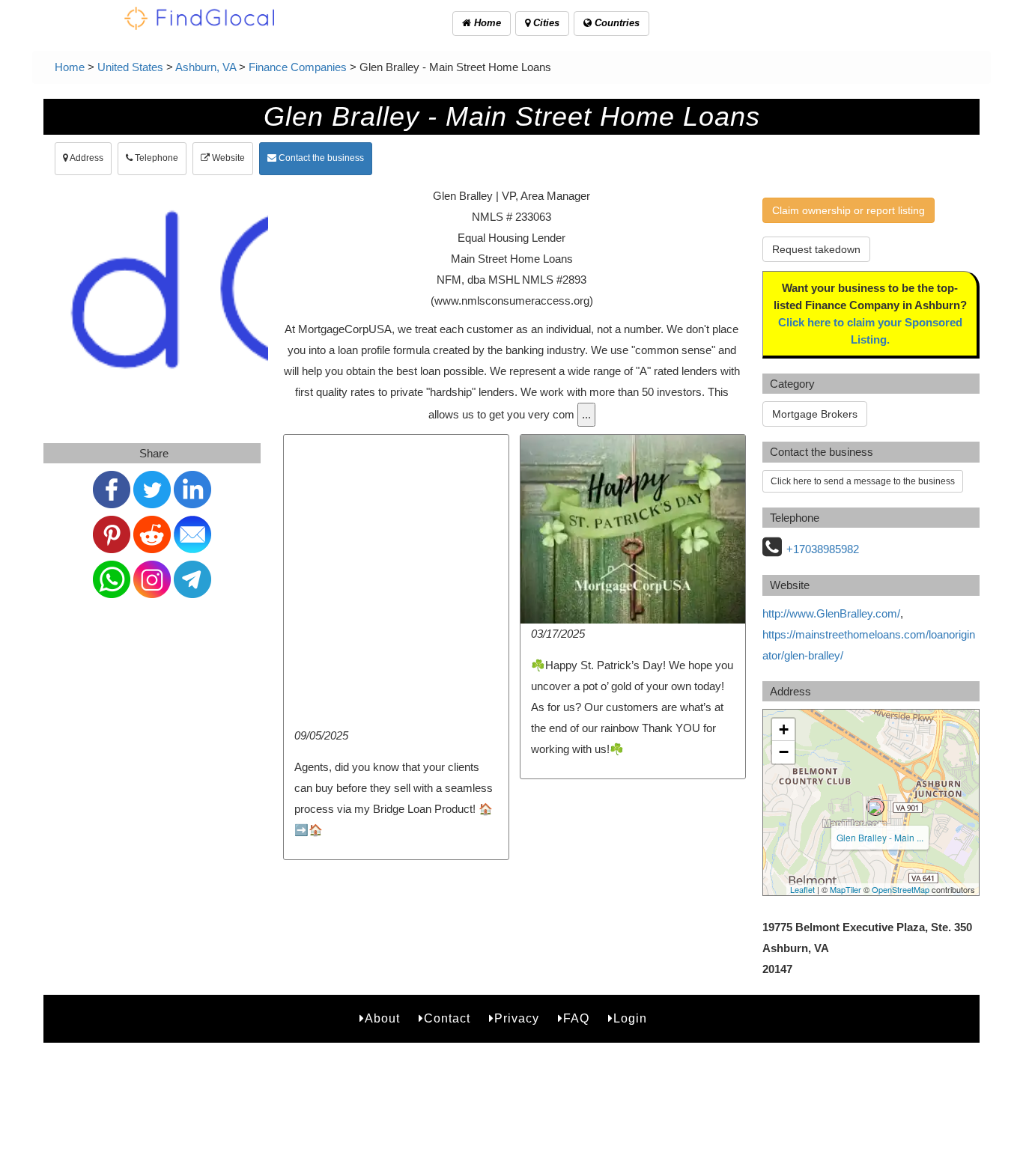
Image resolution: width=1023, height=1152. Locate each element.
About (382, 1018)
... (586, 414)
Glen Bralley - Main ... (880, 837)
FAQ (576, 1018)
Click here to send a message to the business (863, 481)
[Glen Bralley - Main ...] (875, 807)
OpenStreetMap (900, 889)
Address (85, 158)
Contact (447, 1018)
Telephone (155, 158)
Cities (544, 22)
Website (227, 158)
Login (630, 1018)
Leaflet (802, 889)
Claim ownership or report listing (848, 210)
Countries (616, 22)
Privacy (516, 1018)
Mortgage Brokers (814, 414)
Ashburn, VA (205, 67)
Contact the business (320, 158)
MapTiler (845, 889)
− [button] (784, 752)
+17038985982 (822, 549)
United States (130, 67)
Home (486, 22)
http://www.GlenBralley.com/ (831, 613)
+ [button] (784, 729)
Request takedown (816, 249)
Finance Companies (298, 67)
